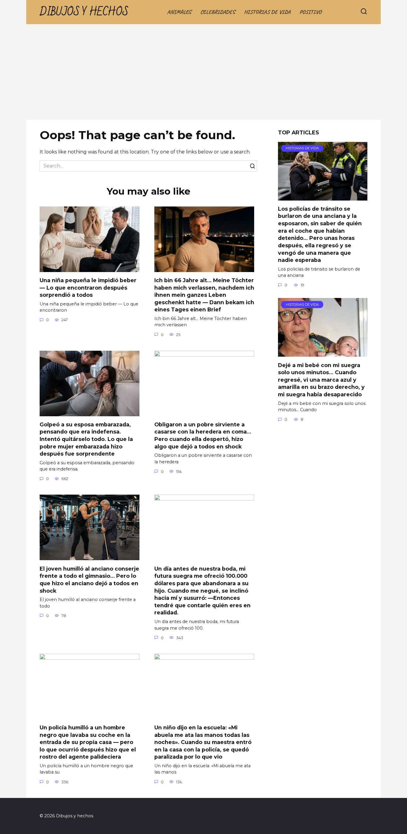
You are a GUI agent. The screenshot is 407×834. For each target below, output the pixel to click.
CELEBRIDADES (217, 11)
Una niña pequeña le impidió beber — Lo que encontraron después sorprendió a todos (88, 287)
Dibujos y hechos (84, 12)
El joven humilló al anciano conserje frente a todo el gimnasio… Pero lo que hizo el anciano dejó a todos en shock (89, 579)
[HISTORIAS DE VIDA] (322, 197)
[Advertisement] (203, 75)
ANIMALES (179, 11)
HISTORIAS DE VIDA (267, 11)
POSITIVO (310, 11)
